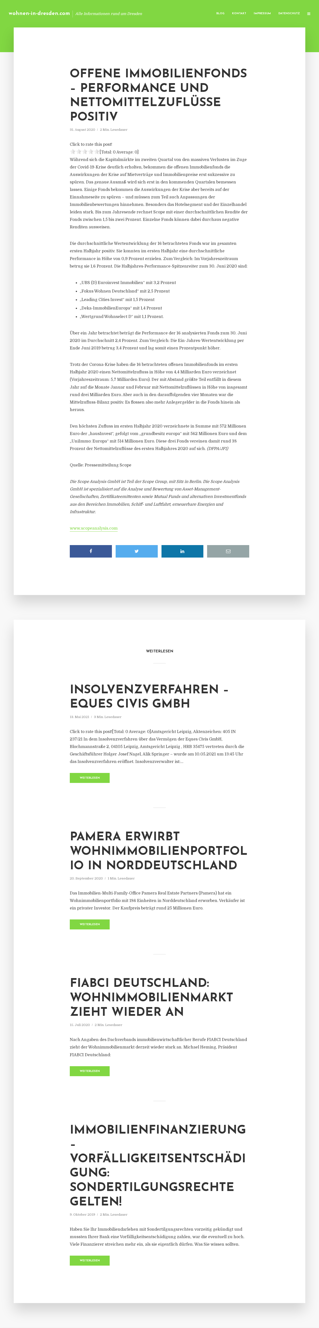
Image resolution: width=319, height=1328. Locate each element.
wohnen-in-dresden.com (39, 13)
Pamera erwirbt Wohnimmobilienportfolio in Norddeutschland (158, 851)
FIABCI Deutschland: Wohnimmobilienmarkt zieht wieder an (151, 998)
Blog (220, 13)
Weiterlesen (90, 778)
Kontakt (239, 13)
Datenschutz (289, 13)
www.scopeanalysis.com (94, 528)
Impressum (262, 13)
